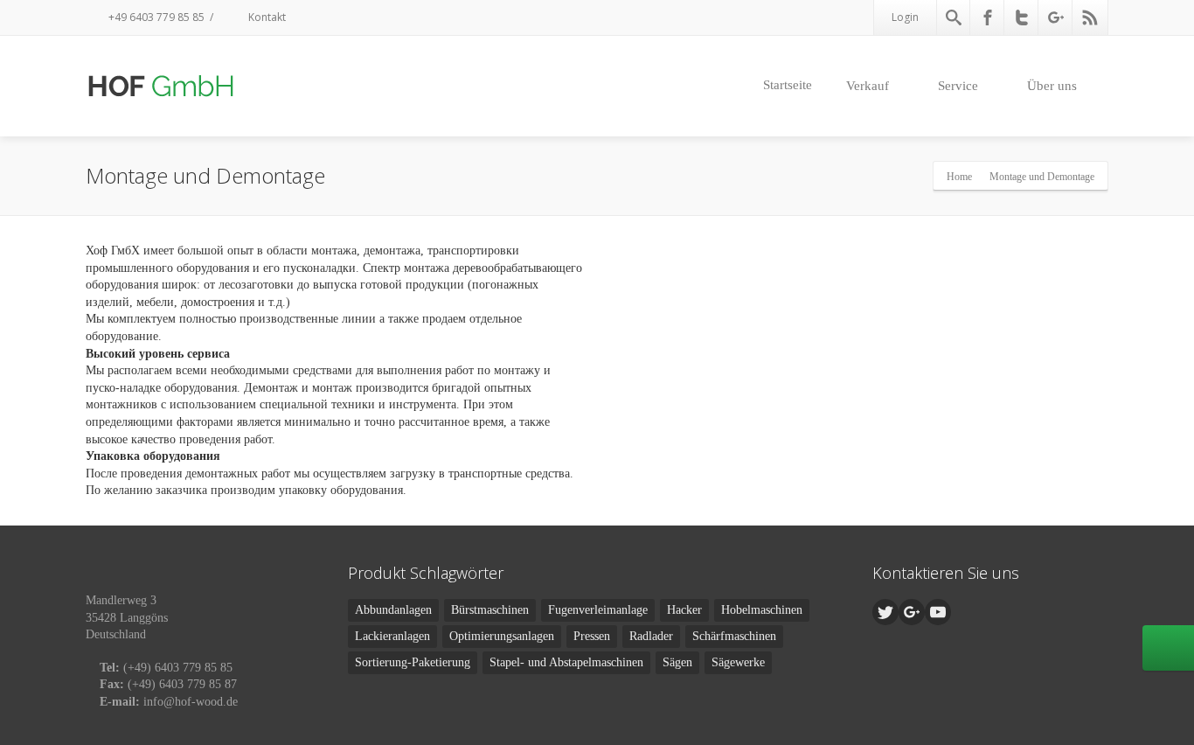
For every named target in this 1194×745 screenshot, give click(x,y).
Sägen (677, 662)
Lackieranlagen (392, 636)
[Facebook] (987, 17)
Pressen (591, 636)
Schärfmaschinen (734, 636)
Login (905, 17)
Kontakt (266, 17)
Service (958, 86)
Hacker (684, 609)
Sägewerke (738, 662)
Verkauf (867, 86)
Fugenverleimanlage (598, 609)
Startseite (787, 85)
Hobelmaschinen (761, 609)
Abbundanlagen (393, 609)
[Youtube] (938, 612)
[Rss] (1090, 17)
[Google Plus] (1055, 17)
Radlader (651, 636)
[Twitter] (1021, 17)
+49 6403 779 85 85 (155, 17)
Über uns (1052, 86)
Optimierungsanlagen (501, 636)
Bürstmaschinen (490, 609)
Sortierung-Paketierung (412, 662)
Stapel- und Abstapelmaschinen (566, 662)
